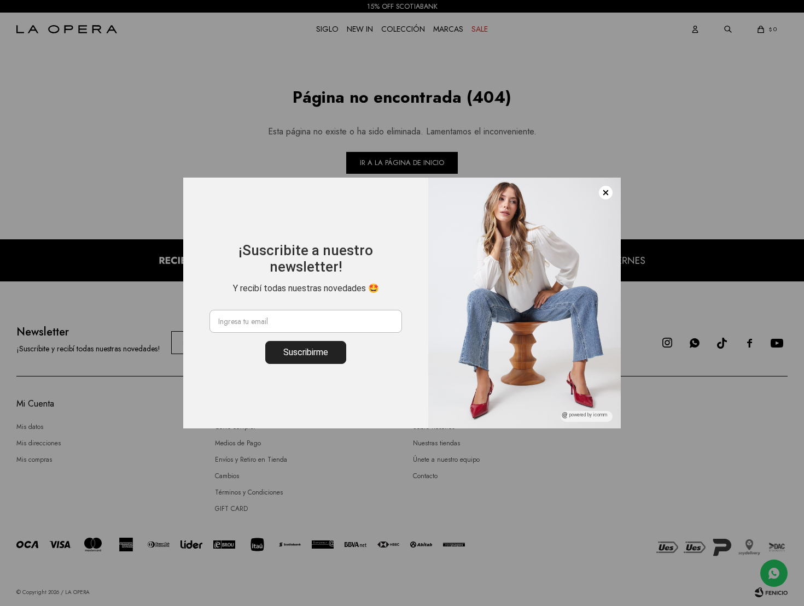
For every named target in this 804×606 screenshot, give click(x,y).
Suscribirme (305, 352)
